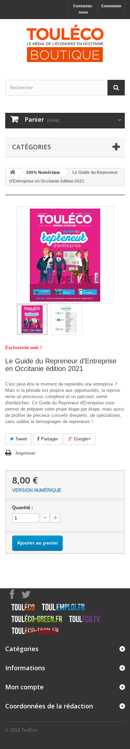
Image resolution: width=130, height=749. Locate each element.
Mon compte (24, 687)
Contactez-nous (83, 9)
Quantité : (22, 507)
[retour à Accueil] (12, 172)
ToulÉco (29, 730)
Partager (49, 438)
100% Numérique (43, 172)
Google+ (81, 438)
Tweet (20, 438)
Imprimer (25, 453)
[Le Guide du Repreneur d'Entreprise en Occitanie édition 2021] (32, 319)
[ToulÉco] (65, 43)
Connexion (111, 6)
